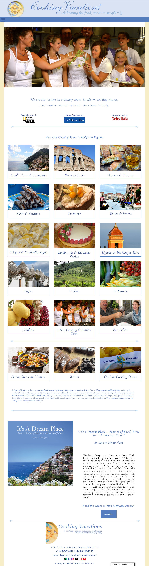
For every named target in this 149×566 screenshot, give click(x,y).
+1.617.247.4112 (64, 551)
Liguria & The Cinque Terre (120, 252)
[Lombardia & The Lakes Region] (74, 248)
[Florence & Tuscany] (120, 170)
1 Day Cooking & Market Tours (74, 332)
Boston (74, 376)
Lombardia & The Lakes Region (74, 254)
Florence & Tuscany (120, 175)
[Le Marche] (120, 286)
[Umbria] (74, 286)
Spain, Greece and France (28, 376)
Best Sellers (120, 330)
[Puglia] (28, 286)
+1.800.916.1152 (84, 551)
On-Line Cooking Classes (120, 376)
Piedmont (74, 213)
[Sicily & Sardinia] (28, 209)
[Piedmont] (74, 209)
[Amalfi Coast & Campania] (28, 170)
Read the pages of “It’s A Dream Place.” (109, 506)
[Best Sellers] (120, 325)
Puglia (28, 291)
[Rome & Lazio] (74, 170)
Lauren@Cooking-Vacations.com (78, 554)
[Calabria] (28, 325)
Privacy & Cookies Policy (67, 563)
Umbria (74, 291)
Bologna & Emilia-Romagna (28, 252)
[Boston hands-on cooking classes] (74, 372)
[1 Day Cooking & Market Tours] (74, 325)
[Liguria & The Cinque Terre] (120, 248)
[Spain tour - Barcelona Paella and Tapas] (28, 372)
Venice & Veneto (121, 213)
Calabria (28, 330)
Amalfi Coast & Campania (28, 175)
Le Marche (120, 291)
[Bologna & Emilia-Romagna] (28, 247)
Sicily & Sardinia (28, 213)
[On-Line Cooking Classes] (120, 372)
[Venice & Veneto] (120, 209)
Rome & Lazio (74, 175)
